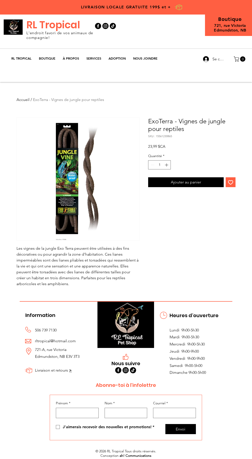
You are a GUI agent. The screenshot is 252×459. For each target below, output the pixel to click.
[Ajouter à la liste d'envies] (231, 182)
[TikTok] (113, 26)
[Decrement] (152, 165)
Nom (110, 403)
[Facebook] (98, 26)
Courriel (160, 403)
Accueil (23, 99)
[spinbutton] (159, 165)
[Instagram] (105, 26)
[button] (47, 58)
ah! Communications (135, 455)
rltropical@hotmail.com (55, 341)
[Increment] (167, 165)
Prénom (63, 403)
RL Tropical (53, 25)
